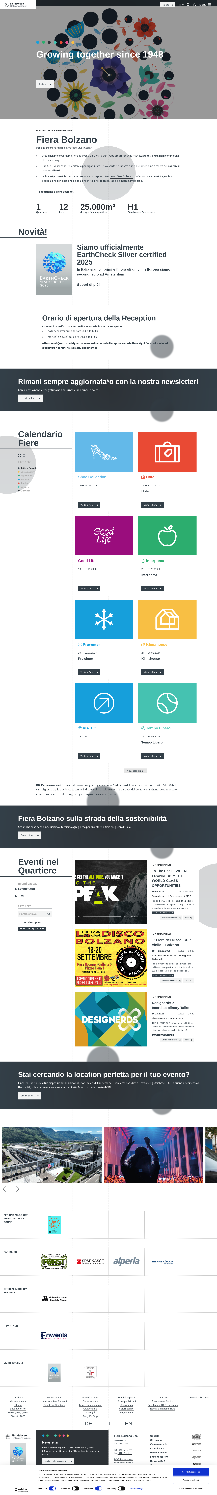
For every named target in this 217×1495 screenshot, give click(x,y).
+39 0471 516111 (125, 1453)
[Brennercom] (162, 1262)
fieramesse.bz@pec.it (123, 1462)
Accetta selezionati (191, 1480)
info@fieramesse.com (123, 1459)
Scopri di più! (88, 285)
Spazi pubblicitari (126, 1401)
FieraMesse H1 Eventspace (163, 1405)
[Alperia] (126, 1262)
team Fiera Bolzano (121, 176)
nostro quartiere (130, 166)
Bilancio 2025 (18, 1416)
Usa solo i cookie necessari (191, 1488)
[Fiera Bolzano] (18, 5)
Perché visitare (90, 1397)
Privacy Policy (158, 1452)
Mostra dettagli (136, 1488)
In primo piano (32, 922)
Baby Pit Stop (90, 1416)
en (128, 1424)
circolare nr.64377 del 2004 (115, 789)
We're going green (18, 1412)
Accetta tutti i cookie (191, 1472)
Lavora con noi (18, 1408)
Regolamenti (126, 1412)
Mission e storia (18, 1401)
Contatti (154, 1436)
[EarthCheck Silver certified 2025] (54, 1373)
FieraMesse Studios (163, 1401)
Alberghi (90, 1412)
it (108, 1424)
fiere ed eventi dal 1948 (86, 155)
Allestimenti (126, 1405)
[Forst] (54, 1262)
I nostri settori (54, 1397)
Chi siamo (18, 1397)
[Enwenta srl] (54, 1335)
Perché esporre (126, 1397)
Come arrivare (90, 1401)
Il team (18, 1405)
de (88, 1424)
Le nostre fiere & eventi (54, 1401)
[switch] (75, 1488)
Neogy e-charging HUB (162, 1408)
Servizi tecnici (126, 1408)
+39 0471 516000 (125, 1450)
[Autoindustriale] (54, 1299)
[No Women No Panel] (54, 1225)
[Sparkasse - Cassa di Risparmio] (90, 1262)
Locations (162, 1397)
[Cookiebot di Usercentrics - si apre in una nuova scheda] (21, 1490)
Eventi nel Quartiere (54, 1405)
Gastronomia (90, 1408)
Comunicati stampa (198, 1397)
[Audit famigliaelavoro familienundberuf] (90, 1373)
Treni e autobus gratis (90, 1405)
